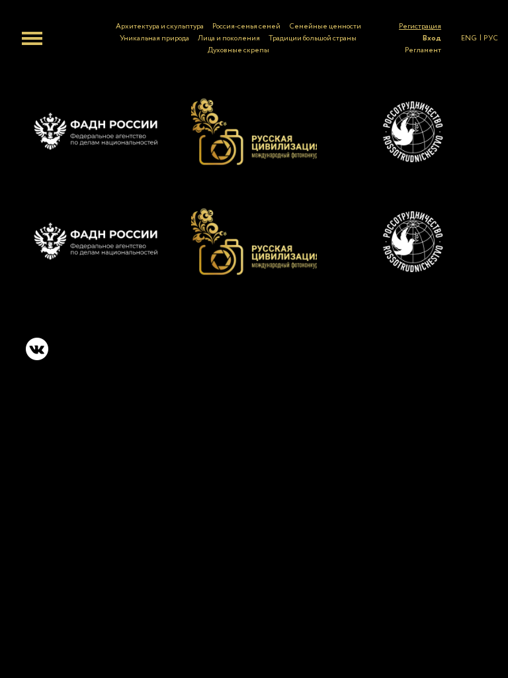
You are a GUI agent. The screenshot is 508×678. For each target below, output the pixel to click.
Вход (432, 38)
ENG (469, 38)
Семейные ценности (325, 26)
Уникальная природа (154, 38)
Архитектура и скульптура (160, 26)
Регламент (423, 50)
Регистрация (420, 26)
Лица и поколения (229, 38)
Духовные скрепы (238, 50)
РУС (491, 38)
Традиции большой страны (313, 38)
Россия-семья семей (246, 26)
